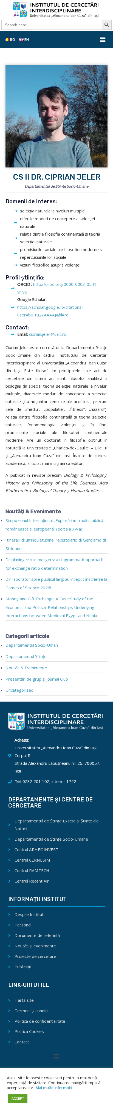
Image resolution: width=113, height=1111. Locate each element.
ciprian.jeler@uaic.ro (47, 334)
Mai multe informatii (53, 1087)
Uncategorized (19, 690)
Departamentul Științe (26, 656)
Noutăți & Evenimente (26, 667)
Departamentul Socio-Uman (31, 645)
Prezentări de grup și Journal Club (36, 679)
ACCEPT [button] (18, 1098)
